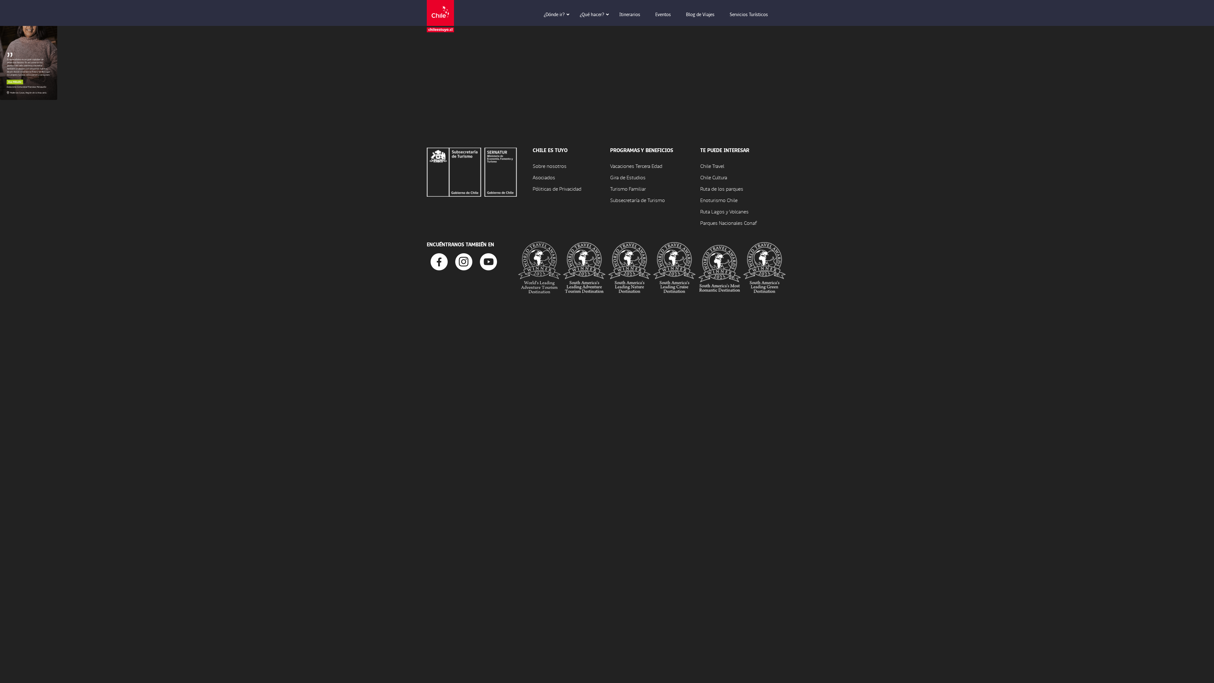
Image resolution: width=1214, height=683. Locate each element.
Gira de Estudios (628, 177)
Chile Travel (712, 166)
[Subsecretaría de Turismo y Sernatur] (472, 171)
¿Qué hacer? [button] (592, 14)
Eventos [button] (663, 14)
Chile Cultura (713, 177)
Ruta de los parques (721, 188)
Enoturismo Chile (719, 200)
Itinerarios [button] (629, 14)
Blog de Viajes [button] (700, 14)
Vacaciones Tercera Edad (636, 166)
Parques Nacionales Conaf (728, 222)
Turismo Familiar (628, 188)
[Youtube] (488, 261)
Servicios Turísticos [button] (749, 14)
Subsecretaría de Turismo (637, 200)
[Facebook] (439, 261)
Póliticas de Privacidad (557, 188)
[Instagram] (463, 261)
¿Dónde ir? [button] (554, 14)
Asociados (544, 177)
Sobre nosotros (550, 166)
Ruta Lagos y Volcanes (724, 211)
